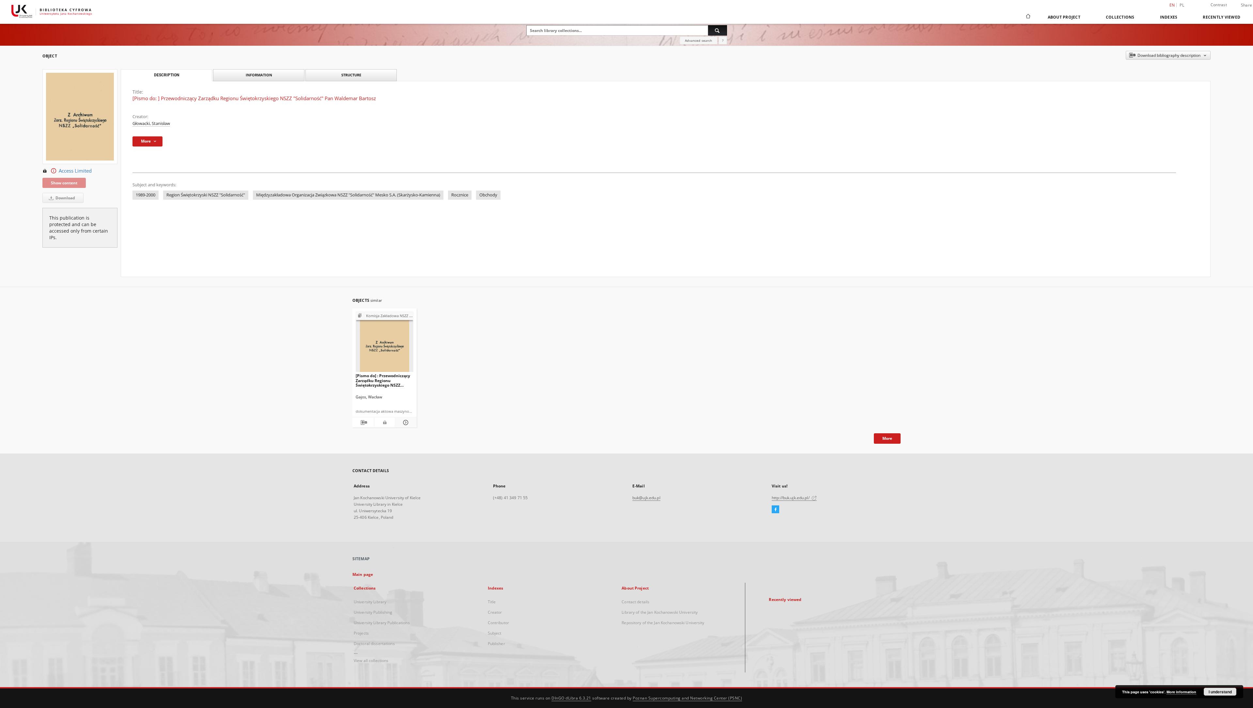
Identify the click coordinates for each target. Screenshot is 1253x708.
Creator (495, 612)
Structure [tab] (351, 74)
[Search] (717, 30)
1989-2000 (145, 195)
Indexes (1169, 17)
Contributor (498, 622)
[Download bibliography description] (363, 422)
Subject (495, 633)
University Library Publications (382, 622)
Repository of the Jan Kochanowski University (663, 622)
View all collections (371, 660)
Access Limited (75, 170)
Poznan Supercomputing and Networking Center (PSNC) (687, 698)
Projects (361, 633)
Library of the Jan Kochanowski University (660, 612)
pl (1182, 5)
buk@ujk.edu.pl (646, 497)
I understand (1220, 692)
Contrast (1219, 5)
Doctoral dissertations (374, 643)
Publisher (496, 643)
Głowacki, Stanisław (151, 123)
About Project (1064, 17)
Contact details (635, 602)
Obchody (488, 195)
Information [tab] (259, 74)
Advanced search (698, 40)
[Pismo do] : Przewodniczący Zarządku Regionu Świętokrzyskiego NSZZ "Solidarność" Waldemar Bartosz (383, 380)
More (887, 438)
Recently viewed (1221, 17)
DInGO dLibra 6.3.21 (571, 698)
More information (1181, 691)
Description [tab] (166, 75)
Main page (362, 574)
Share (1246, 5)
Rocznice (459, 195)
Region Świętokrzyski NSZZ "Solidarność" (205, 195)
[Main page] (1027, 17)
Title (492, 602)
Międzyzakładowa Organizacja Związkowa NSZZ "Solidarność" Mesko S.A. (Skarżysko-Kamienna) (348, 195)
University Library (370, 602)
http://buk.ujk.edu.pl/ (791, 497)
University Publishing (373, 612)
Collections (1120, 17)
